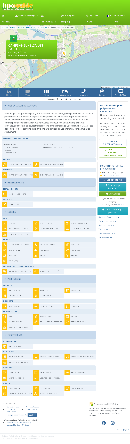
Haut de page (122, 430)
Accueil (6, 22)
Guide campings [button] (27, 16)
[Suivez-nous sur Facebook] (104, 423)
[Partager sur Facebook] (57, 99)
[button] (109, 16)
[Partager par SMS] (80, 99)
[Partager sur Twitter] (62, 99)
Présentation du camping (22, 105)
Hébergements (15, 182)
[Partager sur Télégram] (70, 99)
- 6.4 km (108, 237)
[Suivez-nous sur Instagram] (113, 423)
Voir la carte (114, 194)
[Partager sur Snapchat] (66, 99)
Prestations (14, 279)
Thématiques (48, 22)
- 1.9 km (109, 217)
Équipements (14, 335)
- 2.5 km (107, 221)
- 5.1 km (107, 233)
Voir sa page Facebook (114, 187)
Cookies (32, 415)
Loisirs (11, 212)
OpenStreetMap (115, 87)
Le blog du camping (68, 19)
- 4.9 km (106, 225)
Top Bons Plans (92, 19)
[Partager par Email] (75, 99)
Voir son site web (114, 180)
